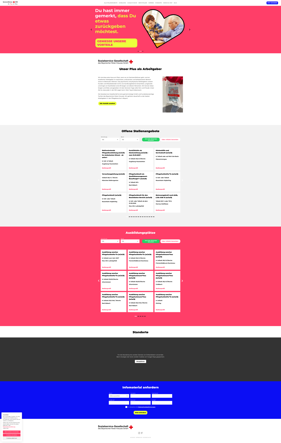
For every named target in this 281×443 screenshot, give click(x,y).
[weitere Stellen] (98, 181)
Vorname (133, 393)
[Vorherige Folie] (91, 29)
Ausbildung (122, 3)
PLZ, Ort (133, 400)
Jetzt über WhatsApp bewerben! (151, 139)
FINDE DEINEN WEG (112, 37)
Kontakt (132, 437)
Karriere (151, 3)
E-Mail (154, 400)
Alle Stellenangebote (110, 3)
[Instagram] (139, 433)
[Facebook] (142, 433)
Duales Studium (132, 3)
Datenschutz (147, 437)
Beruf (110, 393)
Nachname (155, 393)
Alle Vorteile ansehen (107, 103)
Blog (175, 3)
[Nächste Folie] (190, 29)
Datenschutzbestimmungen (146, 407)
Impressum (139, 437)
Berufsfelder (143, 3)
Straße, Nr (112, 400)
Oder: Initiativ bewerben (170, 139)
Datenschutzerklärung (9, 427)
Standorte (158, 3)
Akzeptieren (140, 361)
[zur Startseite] (10, 3)
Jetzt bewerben (272, 3)
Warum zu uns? (167, 3)
